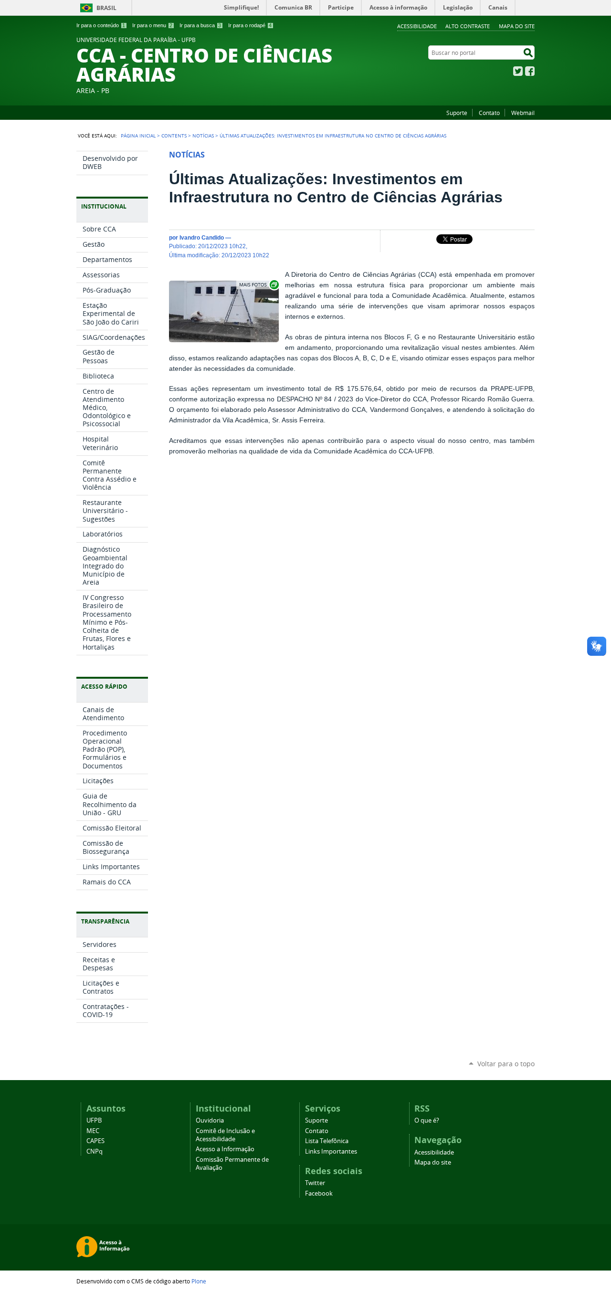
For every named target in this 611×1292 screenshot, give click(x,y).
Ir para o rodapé (250, 25)
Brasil (106, 8)
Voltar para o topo (506, 1063)
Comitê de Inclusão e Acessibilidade (225, 1135)
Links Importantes (331, 1151)
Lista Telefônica (326, 1141)
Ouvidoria (210, 1120)
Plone (198, 1281)
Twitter (518, 71)
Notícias (203, 135)
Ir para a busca (200, 25)
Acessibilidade (417, 26)
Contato (489, 112)
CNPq (94, 1151)
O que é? (426, 1120)
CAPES (95, 1141)
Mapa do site (517, 26)
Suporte (456, 112)
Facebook (530, 71)
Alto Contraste (467, 26)
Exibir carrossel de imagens (258, 284)
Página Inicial (138, 135)
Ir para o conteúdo (100, 25)
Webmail (523, 112)
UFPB (94, 1120)
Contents (174, 135)
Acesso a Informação (225, 1149)
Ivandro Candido (201, 237)
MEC (92, 1131)
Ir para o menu (152, 25)
